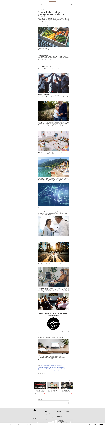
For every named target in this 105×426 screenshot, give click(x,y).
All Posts (35, 4)
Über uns (59, 413)
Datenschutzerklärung (45, 424)
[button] (71, 4)
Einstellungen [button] (91, 424)
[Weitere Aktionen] (68, 9)
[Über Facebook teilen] (38, 373)
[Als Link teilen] (44, 373)
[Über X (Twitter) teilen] (40, 373)
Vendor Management (40, 4)
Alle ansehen (71, 380)
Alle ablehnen (96, 424)
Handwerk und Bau (60, 419)
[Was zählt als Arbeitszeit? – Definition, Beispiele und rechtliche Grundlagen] (67, 385)
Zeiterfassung (50, 4)
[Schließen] (104, 424)
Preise (46, 419)
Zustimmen (100, 424)
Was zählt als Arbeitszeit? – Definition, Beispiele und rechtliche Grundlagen (66, 391)
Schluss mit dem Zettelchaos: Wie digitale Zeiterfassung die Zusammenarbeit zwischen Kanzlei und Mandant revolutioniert (40, 391)
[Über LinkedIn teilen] (42, 373)
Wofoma (46, 4)
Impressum (67, 413)
